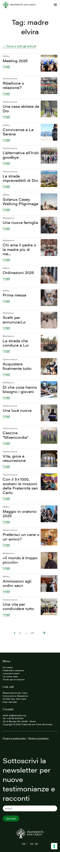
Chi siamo (8, 667)
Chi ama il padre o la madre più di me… (19, 249)
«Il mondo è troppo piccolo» (20, 560)
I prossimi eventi (11, 673)
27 (32, 633)
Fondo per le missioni (14, 679)
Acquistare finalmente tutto (17, 366)
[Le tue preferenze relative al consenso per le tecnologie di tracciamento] (54, 846)
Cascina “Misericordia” (15, 435)
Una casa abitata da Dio (21, 108)
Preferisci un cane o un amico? (21, 536)
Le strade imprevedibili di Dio (20, 178)
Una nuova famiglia (20, 222)
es (31, 843)
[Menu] (55, 5)
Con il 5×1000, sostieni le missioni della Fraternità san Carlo (20, 486)
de (36, 843)
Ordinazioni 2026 (18, 272)
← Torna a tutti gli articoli (19, 46)
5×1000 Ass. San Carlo (14, 698)
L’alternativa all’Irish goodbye (21, 155)
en (23, 843)
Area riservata (10, 702)
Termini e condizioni (38, 738)
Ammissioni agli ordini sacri (17, 583)
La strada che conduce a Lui (16, 343)
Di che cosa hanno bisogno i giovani (20, 389)
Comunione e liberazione (15, 695)
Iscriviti (11, 818)
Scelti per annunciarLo (14, 319)
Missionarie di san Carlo (15, 692)
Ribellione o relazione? (13, 85)
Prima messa (14, 295)
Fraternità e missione (13, 670)
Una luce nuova (17, 410)
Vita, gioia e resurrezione (14, 458)
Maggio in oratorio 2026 (19, 513)
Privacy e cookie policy (14, 738)
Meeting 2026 (15, 60)
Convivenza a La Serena (18, 131)
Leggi (6, 66)
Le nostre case (10, 676)
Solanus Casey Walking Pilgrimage (20, 201)
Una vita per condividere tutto (18, 606)
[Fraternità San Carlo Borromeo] (19, 4)
